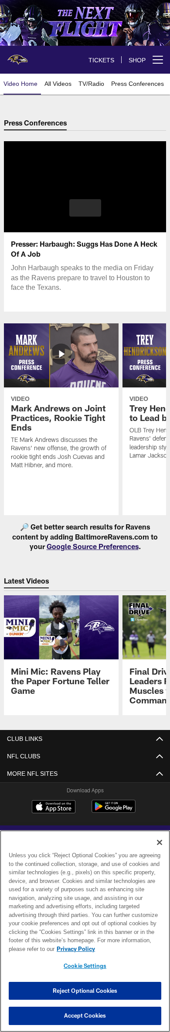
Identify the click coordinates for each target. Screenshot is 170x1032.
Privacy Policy (76, 948)
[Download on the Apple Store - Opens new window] (53, 807)
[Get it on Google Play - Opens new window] (113, 811)
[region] (85, 931)
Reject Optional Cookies (85, 990)
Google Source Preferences (93, 546)
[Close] (159, 842)
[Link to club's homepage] (17, 56)
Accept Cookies (85, 1015)
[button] (85, 208)
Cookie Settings (85, 965)
